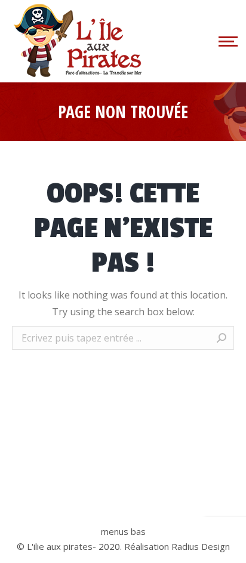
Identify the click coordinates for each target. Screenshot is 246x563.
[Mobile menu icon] (226, 41)
